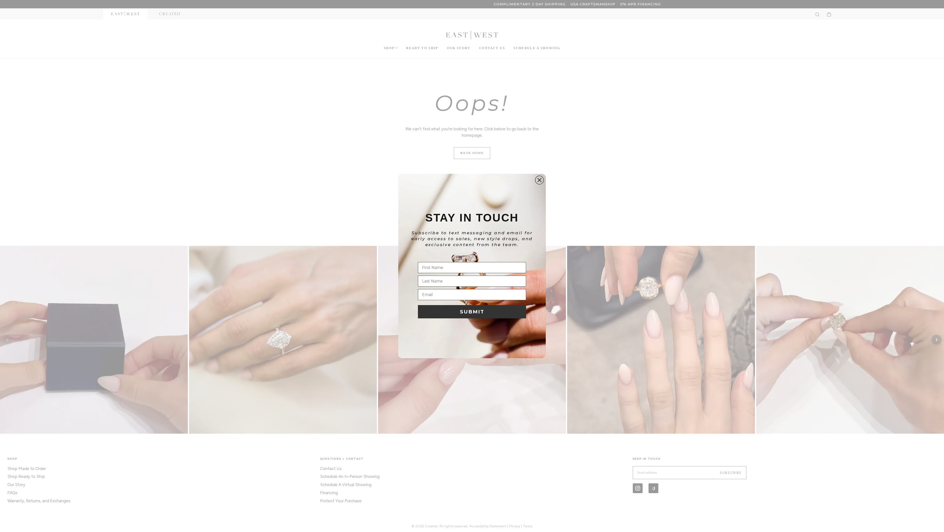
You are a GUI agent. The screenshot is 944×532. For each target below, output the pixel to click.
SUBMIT (472, 312)
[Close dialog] (539, 180)
